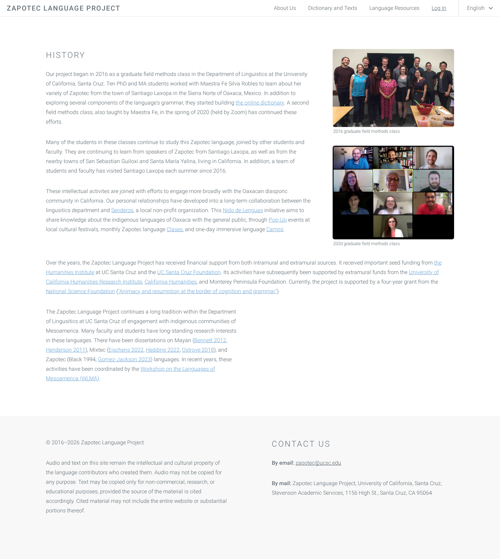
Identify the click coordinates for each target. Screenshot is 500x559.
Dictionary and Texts (332, 8)
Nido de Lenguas (243, 210)
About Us (285, 8)
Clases (175, 229)
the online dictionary (260, 102)
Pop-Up (278, 220)
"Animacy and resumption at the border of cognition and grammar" (197, 291)
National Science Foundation (80, 291)
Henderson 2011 (65, 350)
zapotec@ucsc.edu (318, 463)
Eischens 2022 (126, 350)
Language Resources (394, 8)
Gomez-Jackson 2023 (124, 359)
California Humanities (171, 281)
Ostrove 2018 (198, 350)
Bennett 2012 (210, 340)
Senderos (122, 210)
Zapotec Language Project (63, 8)
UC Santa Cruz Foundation (189, 272)
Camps (274, 229)
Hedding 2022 (163, 350)
